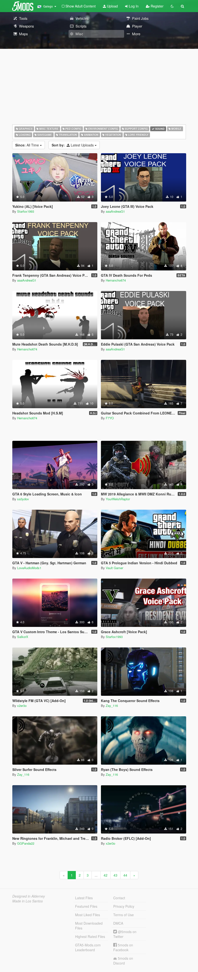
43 (115, 875)
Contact (119, 897)
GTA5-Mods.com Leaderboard (88, 947)
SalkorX (22, 636)
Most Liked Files (87, 914)
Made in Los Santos (27, 901)
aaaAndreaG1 (115, 211)
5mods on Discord (123, 960)
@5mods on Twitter (124, 934)
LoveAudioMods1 (29, 568)
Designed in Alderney (28, 896)
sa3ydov (23, 499)
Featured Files (86, 906)
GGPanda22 (25, 843)
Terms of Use (123, 914)
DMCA (118, 923)
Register (156, 6)
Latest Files (84, 897)
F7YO (110, 418)
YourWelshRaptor (118, 499)
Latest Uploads (73, 145)
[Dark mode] (172, 6)
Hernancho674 (116, 280)
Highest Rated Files (90, 936)
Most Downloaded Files (89, 925)
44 (125, 875)
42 (105, 875)
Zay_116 (112, 705)
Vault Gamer (114, 568)
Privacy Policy (123, 906)
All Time (27, 145)
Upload (112, 6)
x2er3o (22, 705)
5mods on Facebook (123, 947)
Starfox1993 (25, 211)
